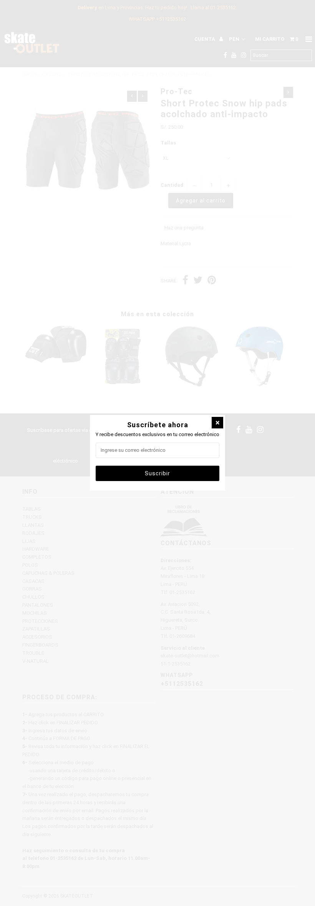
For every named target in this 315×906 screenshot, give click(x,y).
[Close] (217, 422)
